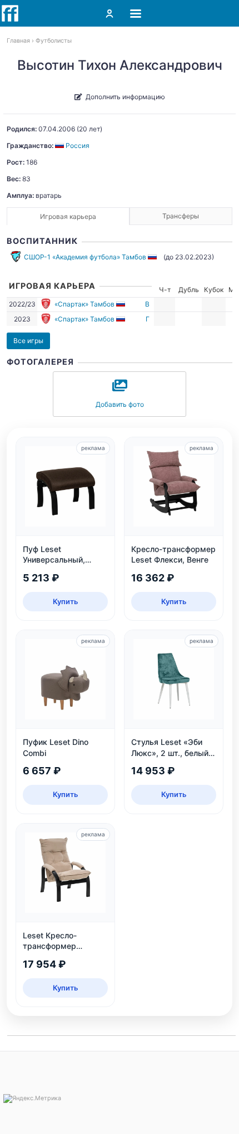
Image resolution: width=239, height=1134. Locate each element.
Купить (65, 601)
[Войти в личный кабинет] (109, 13)
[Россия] (153, 257)
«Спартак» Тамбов (84, 304)
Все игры (28, 340)
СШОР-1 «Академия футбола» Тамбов (85, 257)
